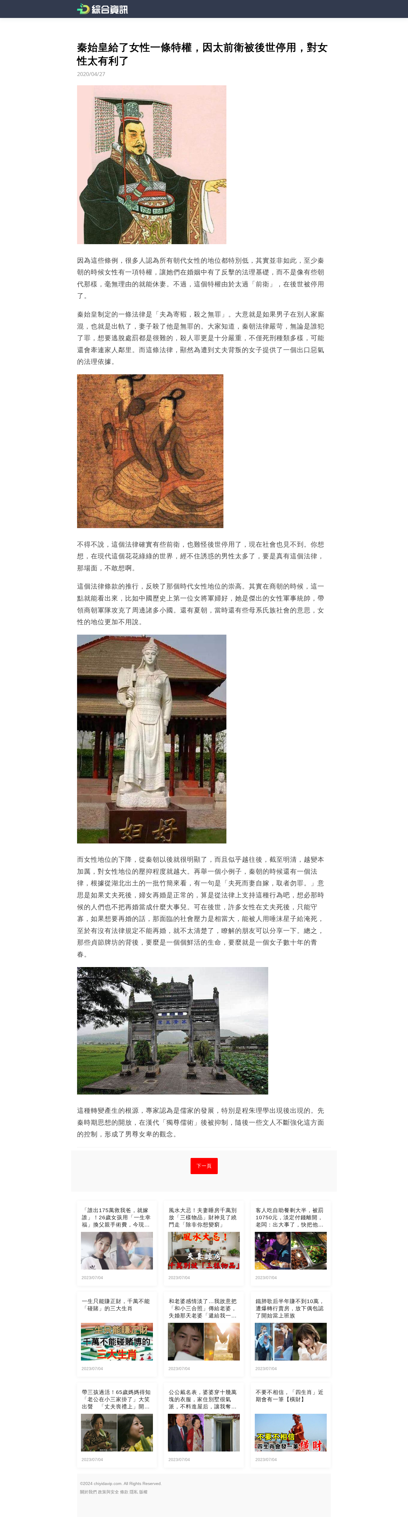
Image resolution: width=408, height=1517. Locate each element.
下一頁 (204, 1165)
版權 (143, 1491)
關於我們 (88, 1491)
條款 (124, 1491)
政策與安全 (108, 1491)
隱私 (134, 1491)
